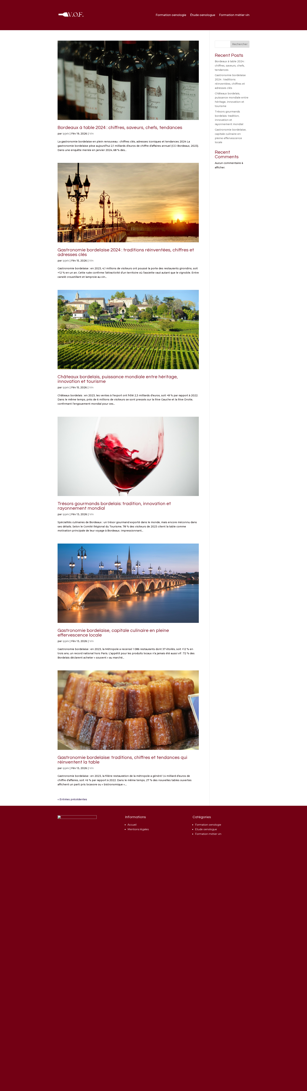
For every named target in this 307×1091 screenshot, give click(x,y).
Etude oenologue (206, 829)
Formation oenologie (171, 15)
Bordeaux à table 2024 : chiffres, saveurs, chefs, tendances (120, 127)
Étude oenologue (202, 15)
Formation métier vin (234, 15)
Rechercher (239, 44)
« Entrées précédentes (72, 799)
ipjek (66, 133)
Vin (91, 133)
